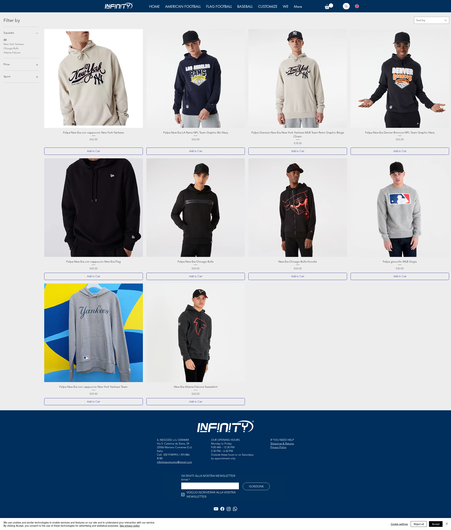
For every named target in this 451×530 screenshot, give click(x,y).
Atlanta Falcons (12, 52)
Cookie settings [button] (399, 524)
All (5, 39)
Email (185, 479)
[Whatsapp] (235, 508)
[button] (285, 6)
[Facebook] (222, 508)
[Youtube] (216, 508)
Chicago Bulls (11, 48)
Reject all (419, 524)
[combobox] (431, 20)
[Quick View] (93, 78)
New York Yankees (14, 44)
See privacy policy (130, 525)
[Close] (447, 524)
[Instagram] (228, 508)
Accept (436, 524)
